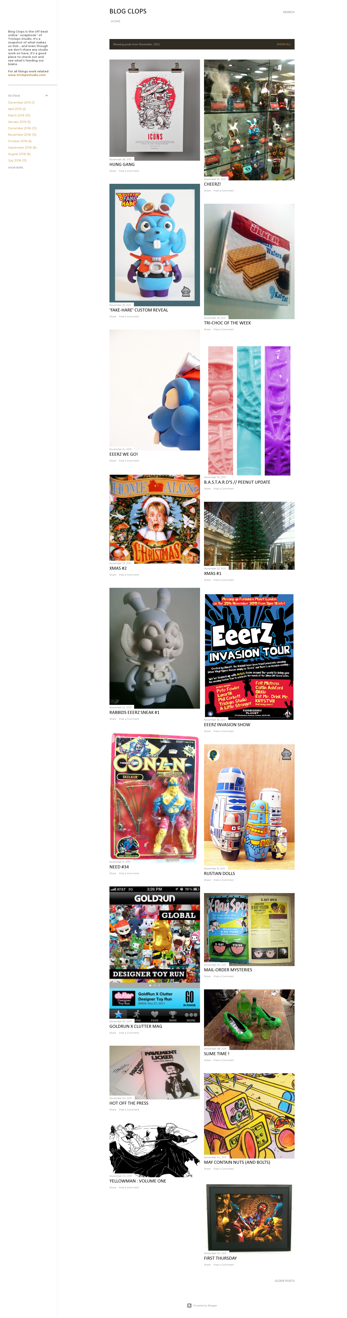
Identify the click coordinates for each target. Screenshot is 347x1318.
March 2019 (18, 115)
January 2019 (19, 122)
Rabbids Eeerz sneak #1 (134, 712)
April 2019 (16, 109)
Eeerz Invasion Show (227, 725)
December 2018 (22, 128)
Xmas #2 (118, 568)
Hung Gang (122, 164)
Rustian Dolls (219, 873)
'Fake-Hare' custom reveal (138, 310)
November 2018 (22, 135)
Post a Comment (129, 170)
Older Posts (285, 1280)
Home (115, 21)
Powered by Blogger (205, 1305)
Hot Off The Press (128, 1103)
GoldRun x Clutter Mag (135, 1026)
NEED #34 (119, 867)
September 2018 (22, 147)
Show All (284, 44)
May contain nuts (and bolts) (237, 1162)
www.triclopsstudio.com (27, 75)
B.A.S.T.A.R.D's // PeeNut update (237, 482)
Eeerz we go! (123, 454)
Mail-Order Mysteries (228, 970)
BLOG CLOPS (127, 11)
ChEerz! (212, 184)
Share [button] (112, 170)
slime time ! (216, 1054)
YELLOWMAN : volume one (137, 1181)
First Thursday (220, 1258)
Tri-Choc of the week (227, 323)
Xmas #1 (212, 573)
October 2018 (19, 141)
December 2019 (21, 102)
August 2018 (19, 154)
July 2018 (17, 160)
